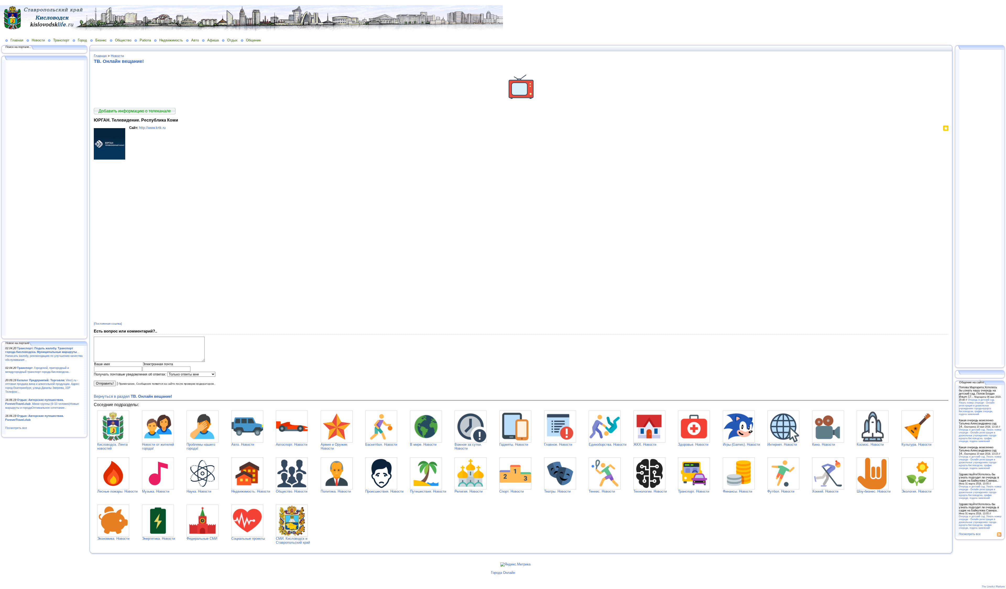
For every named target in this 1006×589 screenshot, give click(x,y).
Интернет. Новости (782, 444)
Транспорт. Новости (693, 491)
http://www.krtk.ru (152, 128)
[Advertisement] (44, 198)
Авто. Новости (242, 444)
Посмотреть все (16, 427)
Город (82, 40)
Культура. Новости (916, 444)
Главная (16, 40)
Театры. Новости (557, 491)
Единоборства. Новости (607, 444)
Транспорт (61, 40)
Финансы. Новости (737, 491)
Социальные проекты (248, 539)
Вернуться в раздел (133, 396)
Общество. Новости (291, 491)
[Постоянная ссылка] (108, 323)
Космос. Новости (870, 444)
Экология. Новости (916, 491)
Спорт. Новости (511, 491)
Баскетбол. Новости (381, 444)
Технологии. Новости (650, 491)
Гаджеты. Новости (513, 444)
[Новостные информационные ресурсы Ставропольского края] (292, 535)
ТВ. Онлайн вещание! (119, 61)
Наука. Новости (199, 491)
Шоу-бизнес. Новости (873, 491)
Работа (145, 40)
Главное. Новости (558, 444)
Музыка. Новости (155, 491)
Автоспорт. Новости (291, 444)
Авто (195, 40)
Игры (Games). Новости (741, 444)
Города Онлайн (503, 573)
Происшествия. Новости (384, 491)
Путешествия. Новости (428, 491)
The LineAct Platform (993, 586)
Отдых (232, 40)
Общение (253, 40)
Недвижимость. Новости (250, 491)
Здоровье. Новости (693, 444)
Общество (123, 40)
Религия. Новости (469, 491)
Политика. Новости (336, 491)
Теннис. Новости (602, 491)
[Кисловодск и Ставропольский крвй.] (113, 441)
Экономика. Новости (113, 539)
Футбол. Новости (780, 491)
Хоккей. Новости (825, 491)
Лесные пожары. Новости (117, 491)
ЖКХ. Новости (644, 444)
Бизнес (101, 40)
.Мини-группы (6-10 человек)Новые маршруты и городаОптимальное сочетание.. (42, 403)
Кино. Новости (823, 444)
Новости (38, 40)
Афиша (213, 40)
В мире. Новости (423, 444)
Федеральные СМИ (202, 539)
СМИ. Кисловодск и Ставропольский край (293, 540)
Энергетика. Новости (158, 539)
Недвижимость (171, 40)
